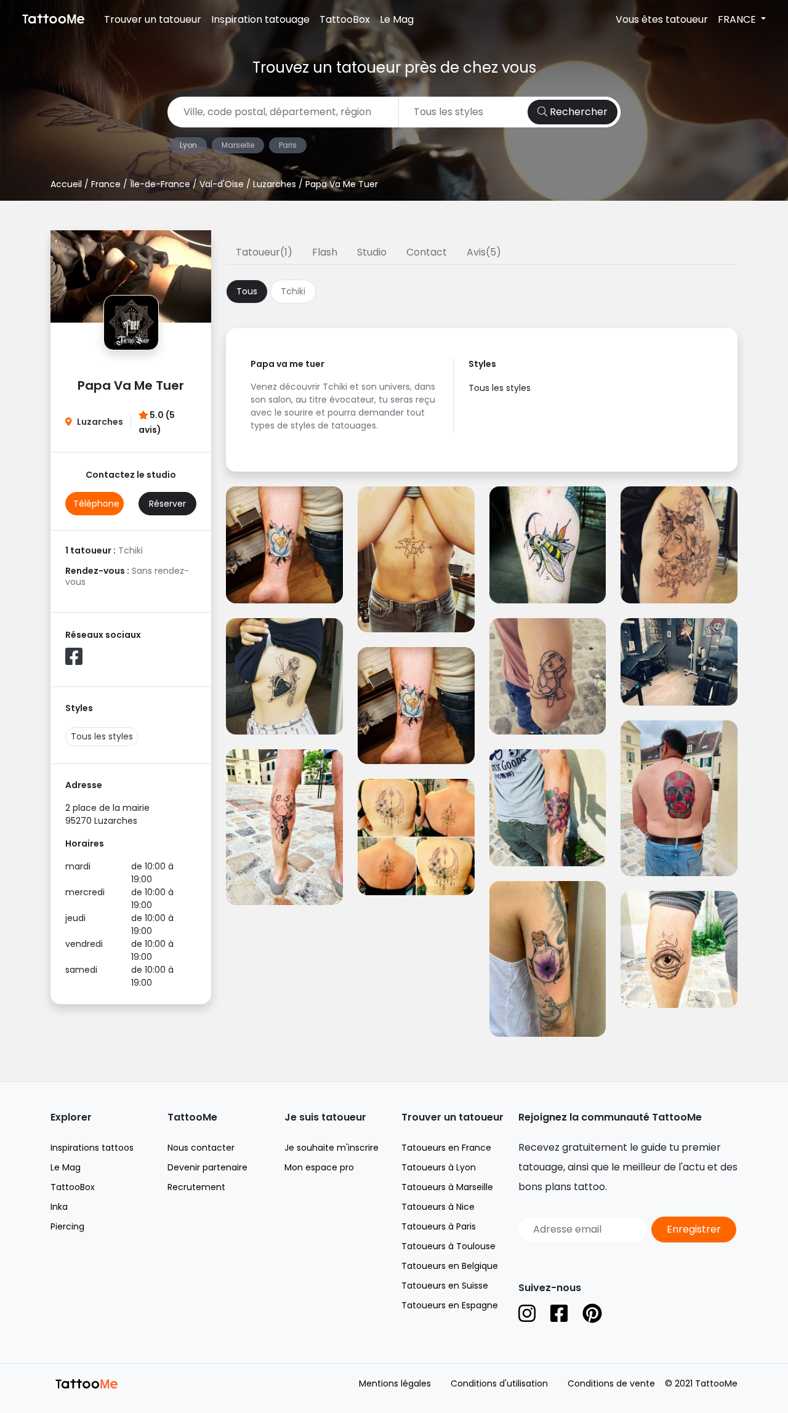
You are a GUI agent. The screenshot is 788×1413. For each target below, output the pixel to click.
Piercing (67, 1226)
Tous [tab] (246, 291)
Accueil (66, 184)
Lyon (188, 145)
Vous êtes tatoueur (662, 19)
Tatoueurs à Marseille (447, 1187)
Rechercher (577, 112)
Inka (59, 1207)
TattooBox (345, 19)
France (106, 184)
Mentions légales (395, 1383)
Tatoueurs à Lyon (438, 1167)
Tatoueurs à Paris (438, 1226)
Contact (426, 252)
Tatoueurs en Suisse (444, 1285)
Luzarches (274, 184)
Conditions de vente (611, 1383)
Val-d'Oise (221, 184)
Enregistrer (694, 1229)
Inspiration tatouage (260, 19)
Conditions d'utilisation (499, 1383)
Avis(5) (484, 252)
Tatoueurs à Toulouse (448, 1246)
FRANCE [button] (738, 19)
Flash (324, 252)
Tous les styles (102, 736)
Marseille (238, 145)
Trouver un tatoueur (152, 19)
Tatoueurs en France (446, 1147)
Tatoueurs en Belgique (449, 1266)
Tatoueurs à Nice (438, 1207)
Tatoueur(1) (264, 252)
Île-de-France (160, 184)
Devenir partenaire (207, 1167)
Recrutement (196, 1187)
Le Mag (397, 19)
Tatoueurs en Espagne (449, 1305)
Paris (288, 145)
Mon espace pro (319, 1167)
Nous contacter (201, 1147)
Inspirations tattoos (92, 1147)
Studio (372, 252)
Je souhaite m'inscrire (331, 1147)
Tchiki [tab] (293, 291)
